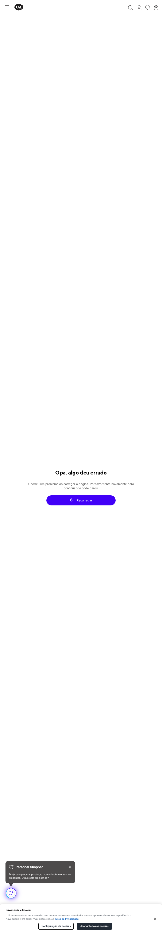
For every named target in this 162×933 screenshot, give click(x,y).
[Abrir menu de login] (139, 7)
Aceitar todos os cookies (94, 926)
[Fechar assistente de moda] (70, 867)
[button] (130, 7)
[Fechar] (155, 918)
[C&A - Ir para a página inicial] (19, 7)
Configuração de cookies (56, 926)
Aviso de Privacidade (67, 919)
